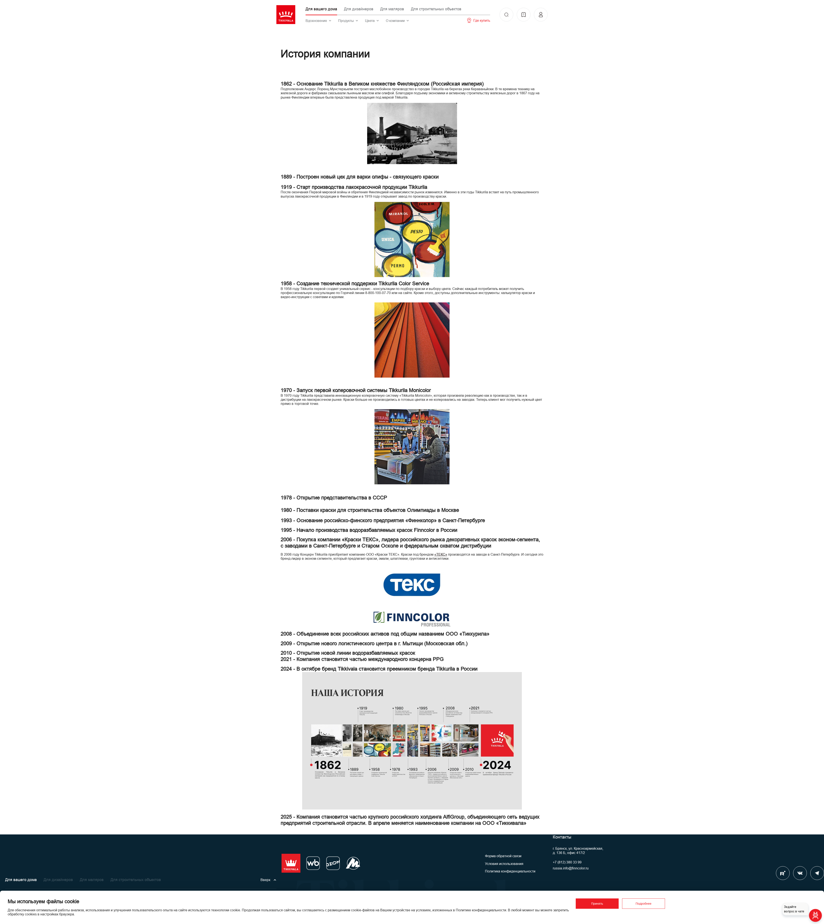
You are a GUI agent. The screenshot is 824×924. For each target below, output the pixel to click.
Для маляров (392, 9)
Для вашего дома (321, 9)
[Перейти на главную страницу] (285, 14)
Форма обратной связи (503, 856)
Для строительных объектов (436, 9)
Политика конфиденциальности (510, 871)
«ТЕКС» (440, 554)
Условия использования (504, 864)
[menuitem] (506, 14)
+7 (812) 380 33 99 (567, 862)
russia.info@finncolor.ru (571, 868)
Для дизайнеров (358, 9)
